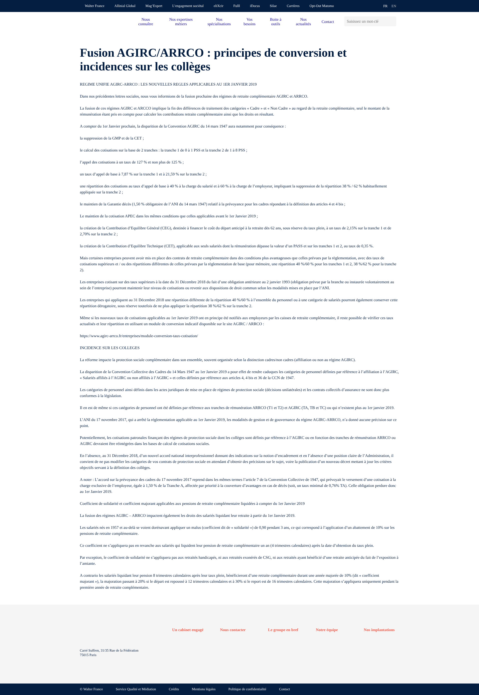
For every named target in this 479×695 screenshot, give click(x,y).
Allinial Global (125, 6)
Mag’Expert (153, 6)
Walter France (95, 6)
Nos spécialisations (219, 21)
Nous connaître (145, 21)
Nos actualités (303, 21)
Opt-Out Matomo (322, 6)
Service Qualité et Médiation (136, 689)
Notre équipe (327, 630)
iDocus (255, 6)
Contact (328, 22)
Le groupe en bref (283, 630)
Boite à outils (275, 21)
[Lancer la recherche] (392, 21)
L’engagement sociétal (188, 6)
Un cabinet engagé (187, 630)
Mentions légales (204, 689)
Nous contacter (233, 630)
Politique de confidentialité (247, 689)
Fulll (236, 6)
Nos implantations (379, 630)
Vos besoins (249, 21)
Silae (273, 6)
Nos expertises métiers (181, 21)
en (393, 6)
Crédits (174, 689)
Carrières (293, 6)
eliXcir (218, 6)
